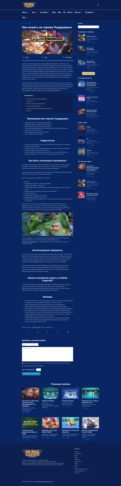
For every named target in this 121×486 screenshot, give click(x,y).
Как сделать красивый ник (90, 48)
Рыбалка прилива (48, 401)
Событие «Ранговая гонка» (92, 98)
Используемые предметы (33, 106)
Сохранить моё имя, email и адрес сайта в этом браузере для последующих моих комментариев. (47, 363)
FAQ (64, 12)
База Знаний (43, 12)
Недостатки (29, 101)
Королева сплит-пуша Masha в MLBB (49, 431)
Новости (24, 12)
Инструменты (89, 12)
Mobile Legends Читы (80, 471)
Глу (87, 139)
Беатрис (88, 150)
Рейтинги (77, 459)
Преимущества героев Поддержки (36, 99)
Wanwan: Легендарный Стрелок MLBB (90, 431)
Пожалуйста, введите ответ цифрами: (33, 365)
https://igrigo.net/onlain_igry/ (30, 241)
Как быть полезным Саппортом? (35, 103)
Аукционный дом (68, 401)
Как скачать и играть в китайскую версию (92, 194)
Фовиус (88, 127)
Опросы (77, 465)
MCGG (23, 18)
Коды (59, 12)
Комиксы (70, 12)
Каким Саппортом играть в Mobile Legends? (39, 108)
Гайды (54, 12)
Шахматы (78, 12)
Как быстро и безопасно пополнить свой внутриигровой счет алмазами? (92, 168)
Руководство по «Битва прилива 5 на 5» (90, 401)
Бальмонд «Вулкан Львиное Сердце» (91, 111)
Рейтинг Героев (90, 36)
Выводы (28, 110)
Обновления (78, 453)
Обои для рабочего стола (81, 469)
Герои (33, 12)
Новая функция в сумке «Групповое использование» (91, 84)
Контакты (77, 473)
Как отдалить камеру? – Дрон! (91, 62)
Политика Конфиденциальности (43, 481)
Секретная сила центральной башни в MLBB (29, 432)
